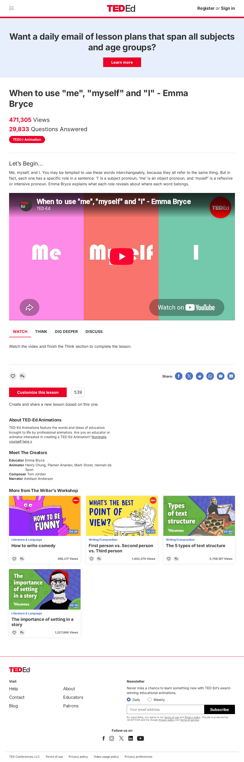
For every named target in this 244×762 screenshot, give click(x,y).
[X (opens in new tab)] (121, 738)
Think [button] (41, 331)
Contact (17, 697)
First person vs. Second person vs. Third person (121, 548)
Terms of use (171, 717)
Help (13, 688)
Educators (73, 697)
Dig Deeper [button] (66, 331)
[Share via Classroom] (231, 376)
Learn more (122, 62)
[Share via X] (189, 376)
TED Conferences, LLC (24, 756)
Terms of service (189, 719)
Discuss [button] (94, 331)
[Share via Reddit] (199, 376)
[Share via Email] (220, 376)
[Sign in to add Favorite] (13, 376)
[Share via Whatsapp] (210, 376)
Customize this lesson (38, 392)
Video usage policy (106, 756)
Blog (13, 705)
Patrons (71, 705)
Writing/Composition (103, 539)
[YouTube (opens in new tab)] (140, 738)
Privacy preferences (138, 756)
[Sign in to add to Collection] (22, 376)
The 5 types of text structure (195, 545)
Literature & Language (26, 539)
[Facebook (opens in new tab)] (103, 738)
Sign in (228, 8)
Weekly (159, 700)
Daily (136, 700)
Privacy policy (192, 717)
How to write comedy (33, 545)
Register (205, 8)
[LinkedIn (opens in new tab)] (131, 738)
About (69, 688)
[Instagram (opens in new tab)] (112, 738)
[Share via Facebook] (179, 376)
